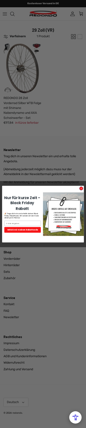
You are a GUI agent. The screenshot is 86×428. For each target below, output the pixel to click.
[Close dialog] (81, 188)
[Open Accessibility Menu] (75, 417)
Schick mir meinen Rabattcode (22, 229)
